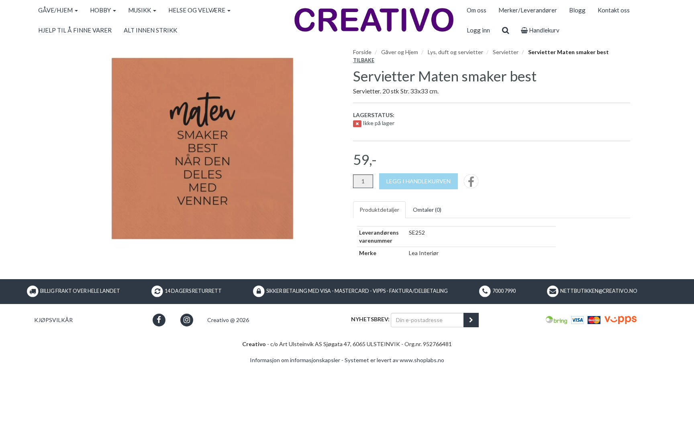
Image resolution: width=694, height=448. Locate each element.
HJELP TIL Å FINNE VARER (75, 30)
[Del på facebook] (471, 183)
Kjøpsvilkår (53, 319)
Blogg (577, 10)
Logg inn (478, 30)
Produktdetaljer (379, 209)
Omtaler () (427, 209)
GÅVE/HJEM (56, 10)
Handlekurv (543, 30)
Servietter (505, 52)
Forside (362, 52)
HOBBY (101, 10)
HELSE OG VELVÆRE (197, 10)
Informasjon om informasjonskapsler (295, 360)
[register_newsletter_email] (471, 320)
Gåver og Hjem (399, 52)
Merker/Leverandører (527, 10)
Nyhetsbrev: (370, 319)
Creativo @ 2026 (228, 319)
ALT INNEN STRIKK (150, 30)
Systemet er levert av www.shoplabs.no (394, 360)
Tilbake (363, 60)
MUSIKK (140, 10)
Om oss (476, 10)
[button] (158, 319)
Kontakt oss (614, 10)
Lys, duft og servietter (455, 52)
